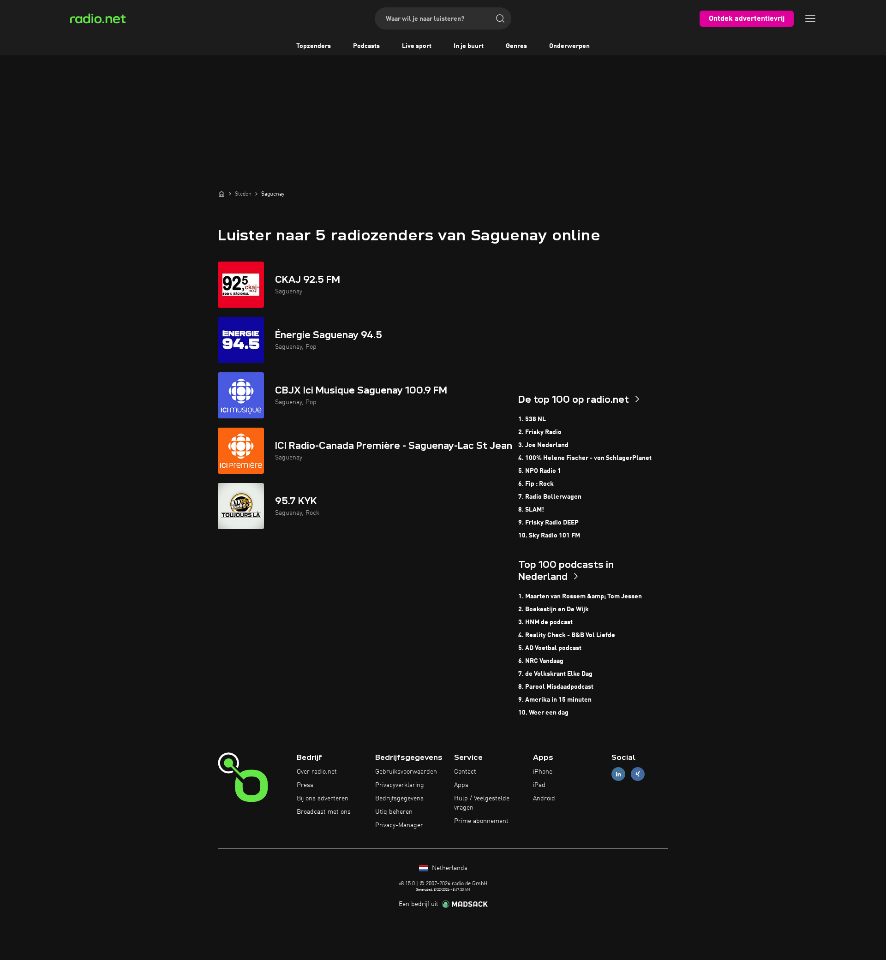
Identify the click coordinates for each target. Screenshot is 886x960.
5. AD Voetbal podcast (549, 648)
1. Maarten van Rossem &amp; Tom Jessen (580, 596)
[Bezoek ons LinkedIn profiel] (618, 774)
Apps (461, 785)
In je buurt (469, 46)
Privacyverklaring (399, 785)
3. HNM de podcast (545, 622)
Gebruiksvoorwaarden (406, 772)
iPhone (542, 772)
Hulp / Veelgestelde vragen (481, 803)
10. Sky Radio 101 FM (549, 535)
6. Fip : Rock (536, 484)
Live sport (416, 46)
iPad (539, 785)
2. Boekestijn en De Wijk (553, 609)
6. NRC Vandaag (540, 661)
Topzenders (313, 46)
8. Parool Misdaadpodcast (555, 687)
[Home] (221, 193)
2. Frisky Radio (540, 432)
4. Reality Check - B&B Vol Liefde (566, 635)
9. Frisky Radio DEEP (548, 522)
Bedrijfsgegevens (399, 798)
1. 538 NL (532, 419)
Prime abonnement (481, 821)
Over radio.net (317, 772)
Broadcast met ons (324, 812)
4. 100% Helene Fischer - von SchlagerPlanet (585, 458)
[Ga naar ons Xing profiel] (637, 774)
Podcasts (366, 46)
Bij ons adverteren (322, 798)
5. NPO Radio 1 (539, 471)
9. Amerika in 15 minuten (555, 700)
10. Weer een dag (543, 713)
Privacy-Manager (399, 825)
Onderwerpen (569, 46)
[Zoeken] (500, 18)
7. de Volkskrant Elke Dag (555, 674)
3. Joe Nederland (543, 445)
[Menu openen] (810, 18)
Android (544, 798)
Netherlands (448, 868)
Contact (465, 772)
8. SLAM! (531, 510)
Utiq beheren (394, 812)
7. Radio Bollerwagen (549, 497)
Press (305, 785)
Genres (516, 46)
